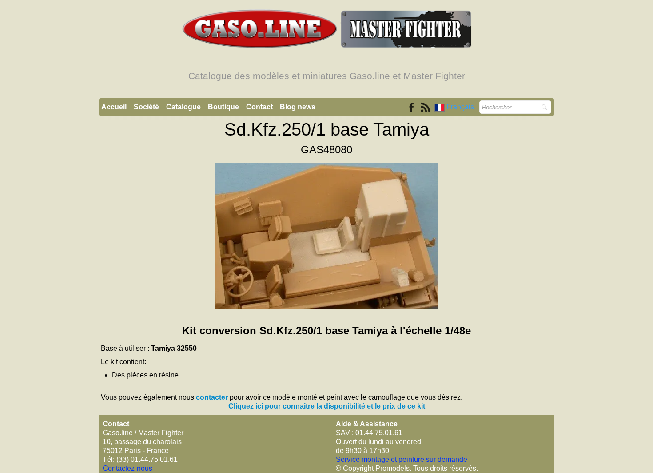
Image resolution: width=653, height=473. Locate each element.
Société (146, 107)
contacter (212, 397)
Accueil (114, 107)
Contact (259, 107)
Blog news (297, 107)
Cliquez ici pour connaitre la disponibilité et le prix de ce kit (326, 406)
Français (461, 107)
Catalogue (183, 107)
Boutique (223, 107)
